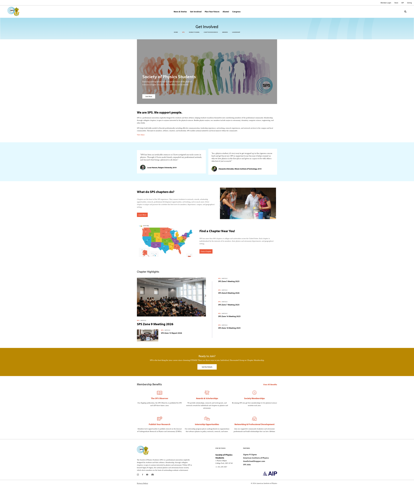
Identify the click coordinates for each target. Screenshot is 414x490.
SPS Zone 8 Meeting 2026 (228, 293)
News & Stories (180, 11)
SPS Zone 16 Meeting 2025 (229, 316)
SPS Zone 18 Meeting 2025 (229, 328)
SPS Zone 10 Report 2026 (171, 333)
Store (396, 3)
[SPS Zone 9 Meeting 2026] (171, 297)
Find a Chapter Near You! (217, 231)
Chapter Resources (211, 32)
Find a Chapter (206, 251)
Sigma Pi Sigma (194, 32)
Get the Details (207, 367)
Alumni (226, 11)
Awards (225, 32)
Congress (236, 11)
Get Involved (196, 11)
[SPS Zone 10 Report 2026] (147, 335)
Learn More (142, 215)
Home (176, 32)
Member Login (386, 3)
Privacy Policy (142, 483)
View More (141, 134)
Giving (409, 3)
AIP (402, 3)
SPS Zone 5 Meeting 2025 (228, 281)
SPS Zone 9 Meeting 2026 (155, 324)
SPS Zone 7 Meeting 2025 (228, 304)
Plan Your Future (212, 11)
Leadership (236, 32)
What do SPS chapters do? (155, 192)
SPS (183, 32)
